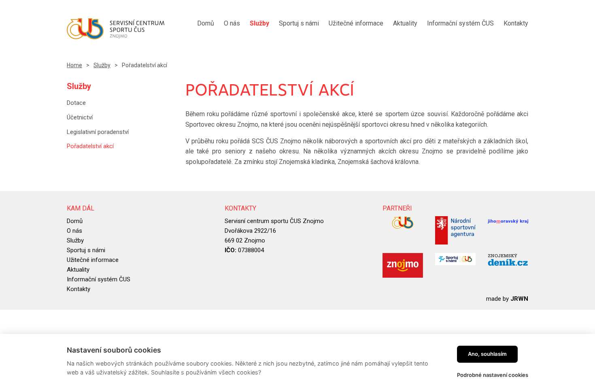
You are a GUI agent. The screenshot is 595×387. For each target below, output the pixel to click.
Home (74, 65)
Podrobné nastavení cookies (492, 375)
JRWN (519, 298)
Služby (102, 65)
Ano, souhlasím (487, 354)
